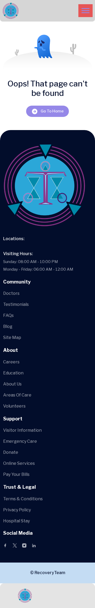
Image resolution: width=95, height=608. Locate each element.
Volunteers (14, 406)
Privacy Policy (17, 509)
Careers (11, 361)
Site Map (12, 337)
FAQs (8, 315)
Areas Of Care (17, 395)
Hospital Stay (16, 520)
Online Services (19, 463)
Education (13, 372)
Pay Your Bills (16, 474)
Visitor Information (22, 430)
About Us (12, 384)
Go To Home (52, 111)
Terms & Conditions (23, 498)
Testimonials (16, 304)
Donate (10, 452)
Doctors (11, 293)
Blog (7, 326)
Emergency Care (20, 441)
